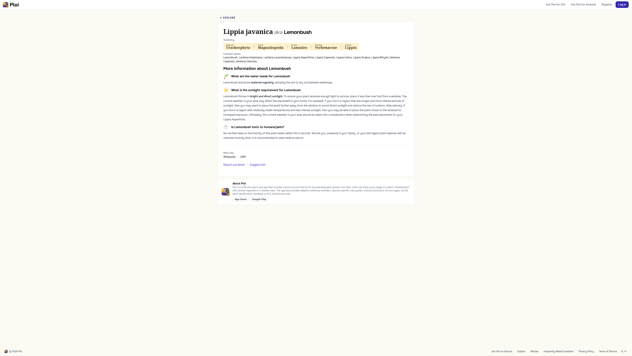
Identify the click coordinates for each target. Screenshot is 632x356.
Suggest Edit (257, 164)
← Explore (227, 17)
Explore (521, 351)
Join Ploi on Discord (501, 351)
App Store (241, 199)
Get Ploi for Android (583, 4)
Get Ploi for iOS (555, 4)
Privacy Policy (586, 351)
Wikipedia (229, 157)
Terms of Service (608, 351)
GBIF (243, 157)
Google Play (259, 199)
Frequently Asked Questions (558, 351)
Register (607, 4)
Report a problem (234, 164)
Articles (534, 351)
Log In (622, 4)
